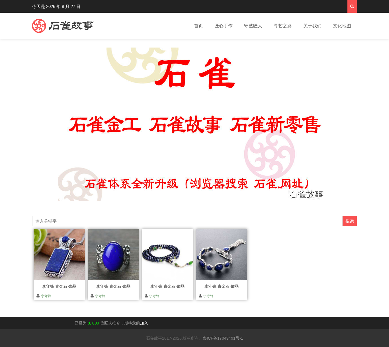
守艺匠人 (253, 25)
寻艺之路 (283, 25)
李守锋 (46, 296)
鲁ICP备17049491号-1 (223, 338)
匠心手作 (223, 25)
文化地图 (342, 25)
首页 (198, 25)
